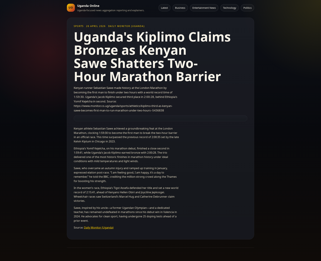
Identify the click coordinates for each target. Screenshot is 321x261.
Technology (229, 7)
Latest (164, 7)
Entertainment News (204, 7)
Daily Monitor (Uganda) (99, 227)
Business (180, 7)
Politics (247, 7)
